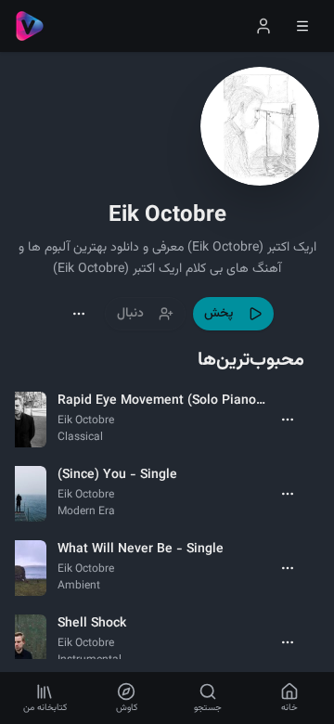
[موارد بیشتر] (287, 419)
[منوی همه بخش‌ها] (302, 26)
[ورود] (263, 26)
